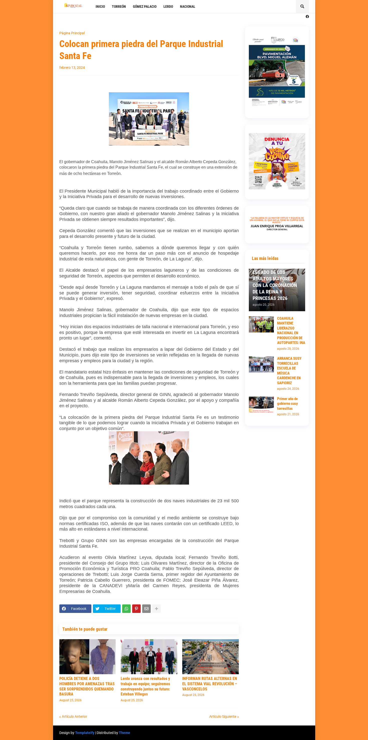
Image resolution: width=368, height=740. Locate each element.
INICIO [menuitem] (100, 7)
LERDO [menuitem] (168, 7)
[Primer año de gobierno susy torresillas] (261, 405)
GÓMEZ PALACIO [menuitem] (144, 7)
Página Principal (72, 33)
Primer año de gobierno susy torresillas (287, 404)
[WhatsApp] (126, 608)
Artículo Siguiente (222, 716)
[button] (302, 6)
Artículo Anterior (74, 716)
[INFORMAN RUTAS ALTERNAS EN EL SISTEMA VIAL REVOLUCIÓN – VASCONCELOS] (210, 656)
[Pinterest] (136, 608)
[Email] (146, 608)
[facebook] (307, 16)
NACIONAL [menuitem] (187, 7)
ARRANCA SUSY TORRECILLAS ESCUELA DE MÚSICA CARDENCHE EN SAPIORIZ (289, 370)
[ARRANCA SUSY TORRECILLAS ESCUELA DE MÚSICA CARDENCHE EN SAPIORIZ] (261, 364)
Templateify (84, 733)
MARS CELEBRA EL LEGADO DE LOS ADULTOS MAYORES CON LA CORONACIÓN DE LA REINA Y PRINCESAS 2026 (275, 282)
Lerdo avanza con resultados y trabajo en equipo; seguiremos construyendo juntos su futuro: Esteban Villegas (145, 686)
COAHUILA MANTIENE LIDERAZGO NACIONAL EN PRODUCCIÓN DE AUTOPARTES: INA (291, 330)
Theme (124, 733)
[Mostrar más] (156, 608)
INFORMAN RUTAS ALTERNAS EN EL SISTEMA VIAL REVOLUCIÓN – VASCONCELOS (209, 683)
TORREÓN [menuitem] (119, 7)
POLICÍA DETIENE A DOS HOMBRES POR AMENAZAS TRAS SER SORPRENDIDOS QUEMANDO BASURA (87, 686)
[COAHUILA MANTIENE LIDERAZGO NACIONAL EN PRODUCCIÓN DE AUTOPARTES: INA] (261, 324)
